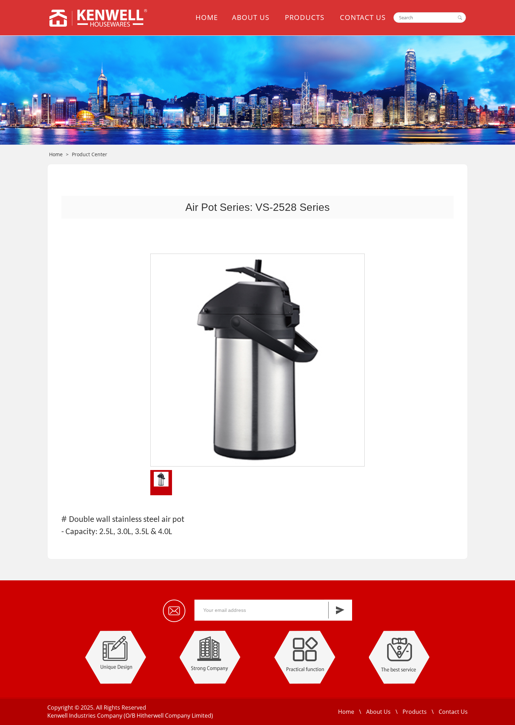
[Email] (174, 611)
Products (304, 17)
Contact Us (363, 17)
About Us (250, 17)
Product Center (89, 154)
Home (206, 17)
